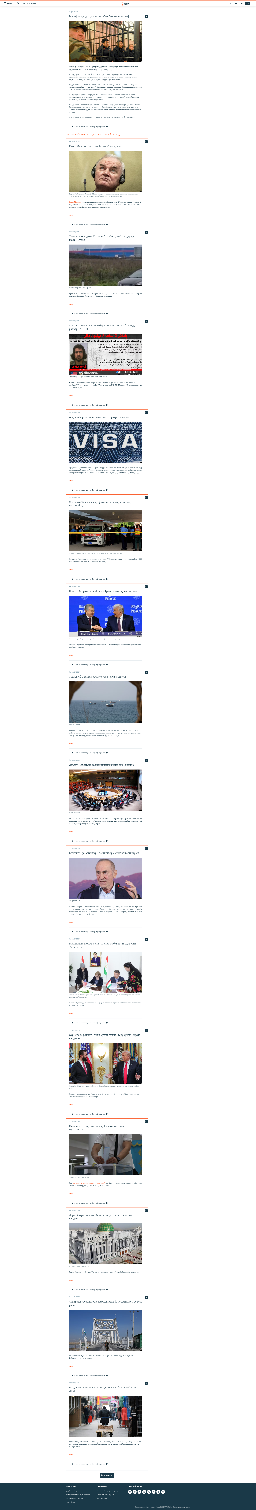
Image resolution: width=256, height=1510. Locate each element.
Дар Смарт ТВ (102, 1498)
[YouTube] (236, 3)
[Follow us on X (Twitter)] (149, 1492)
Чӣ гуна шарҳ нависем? (74, 1498)
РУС (230, 3)
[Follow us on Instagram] (144, 1492)
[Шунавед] (242, 3)
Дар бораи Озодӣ (72, 1491)
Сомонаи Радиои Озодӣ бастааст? (78, 1495)
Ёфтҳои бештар (107, 1475)
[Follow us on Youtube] (139, 1492)
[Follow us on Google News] (130, 1492)
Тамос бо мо (70, 1502)
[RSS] (158, 1492)
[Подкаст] (163, 1492)
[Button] (80, 126)
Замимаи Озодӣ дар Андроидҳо (108, 1491)
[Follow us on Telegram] (154, 1492)
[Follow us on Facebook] (134, 1492)
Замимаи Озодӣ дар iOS (105, 1495)
